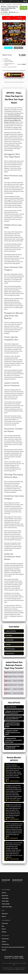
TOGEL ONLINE (5, 904)
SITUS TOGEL (5, 901)
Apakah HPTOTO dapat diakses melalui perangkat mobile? (12, 724)
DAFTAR (20, 18)
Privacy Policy (5, 944)
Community (5, 923)
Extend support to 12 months (15, 64)
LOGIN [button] (7, 47)
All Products (15, 958)
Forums (4, 929)
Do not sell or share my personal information (13, 947)
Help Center (5, 913)
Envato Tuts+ (8, 958)
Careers (4, 941)
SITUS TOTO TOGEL (17, 4)
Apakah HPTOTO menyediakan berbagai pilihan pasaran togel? (13, 740)
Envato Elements (8, 956)
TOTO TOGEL (5, 898)
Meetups (4, 931)
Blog (3, 926)
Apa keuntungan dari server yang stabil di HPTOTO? (13, 718)
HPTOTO (2, 4)
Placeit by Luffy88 (18, 956)
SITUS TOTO (8, 4)
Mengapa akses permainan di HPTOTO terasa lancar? (14, 712)
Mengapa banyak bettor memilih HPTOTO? (12, 747)
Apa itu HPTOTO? (11, 707)
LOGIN (8, 18)
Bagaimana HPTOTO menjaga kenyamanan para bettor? (12, 732)
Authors (4, 916)
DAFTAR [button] (17, 47)
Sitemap (4, 949)
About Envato (5, 938)
